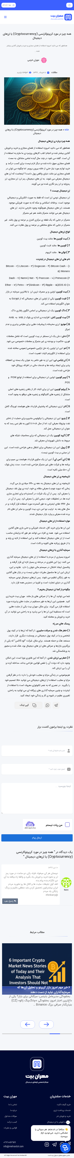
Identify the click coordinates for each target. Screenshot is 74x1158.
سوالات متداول (10, 1116)
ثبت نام (5, 5)
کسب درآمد (12, 1122)
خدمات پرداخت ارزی (62, 1110)
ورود (9, 5)
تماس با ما (12, 1104)
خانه (67, 130)
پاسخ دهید (9, 901)
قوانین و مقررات (10, 1128)
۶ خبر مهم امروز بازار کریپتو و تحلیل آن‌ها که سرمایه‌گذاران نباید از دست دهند (43, 989)
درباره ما (13, 1110)
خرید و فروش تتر (63, 1116)
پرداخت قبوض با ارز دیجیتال (59, 1122)
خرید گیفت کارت (64, 1104)
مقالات (54, 72)
